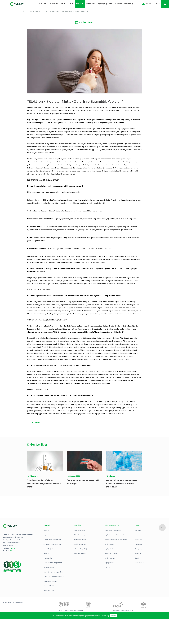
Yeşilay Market (109, 563)
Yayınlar (137, 535)
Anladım (113, 616)
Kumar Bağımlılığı (80, 539)
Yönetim (46, 553)
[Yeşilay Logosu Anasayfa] (17, 4)
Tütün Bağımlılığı (79, 553)
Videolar (138, 553)
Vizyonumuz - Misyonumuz (52, 539)
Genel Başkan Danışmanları (53, 563)
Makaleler (34, 11)
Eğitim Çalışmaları (105, 4)
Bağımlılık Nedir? (79, 530)
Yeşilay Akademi (110, 549)
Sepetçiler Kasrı (49, 590)
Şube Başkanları (49, 567)
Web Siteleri (139, 563)
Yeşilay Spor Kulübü (111, 553)
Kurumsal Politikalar (50, 581)
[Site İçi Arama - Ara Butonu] (165, 4)
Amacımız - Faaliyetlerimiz (52, 544)
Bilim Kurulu (48, 558)
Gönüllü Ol (90, 4)
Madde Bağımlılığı (80, 544)
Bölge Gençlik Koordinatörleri (53, 576)
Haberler (138, 530)
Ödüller (137, 558)
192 (11, 551)
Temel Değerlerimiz (50, 549)
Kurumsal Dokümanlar (51, 586)
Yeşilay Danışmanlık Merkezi (114, 535)
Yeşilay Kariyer (109, 544)
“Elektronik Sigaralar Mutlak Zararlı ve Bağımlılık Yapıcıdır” (67, 11)
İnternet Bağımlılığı (80, 549)
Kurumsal (43, 4)
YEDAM (63, 4)
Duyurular (138, 539)
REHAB (71, 4)
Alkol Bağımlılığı (79, 535)
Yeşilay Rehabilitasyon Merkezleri (116, 539)
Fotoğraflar (139, 549)
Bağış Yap (79, 4)
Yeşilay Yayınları (110, 558)
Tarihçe (46, 530)
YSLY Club (108, 567)
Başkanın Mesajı (49, 535)
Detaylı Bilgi (105, 616)
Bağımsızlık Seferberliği (124, 4)
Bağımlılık (54, 4)
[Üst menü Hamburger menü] (138, 4)
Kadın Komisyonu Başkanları (53, 572)
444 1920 (12, 548)
